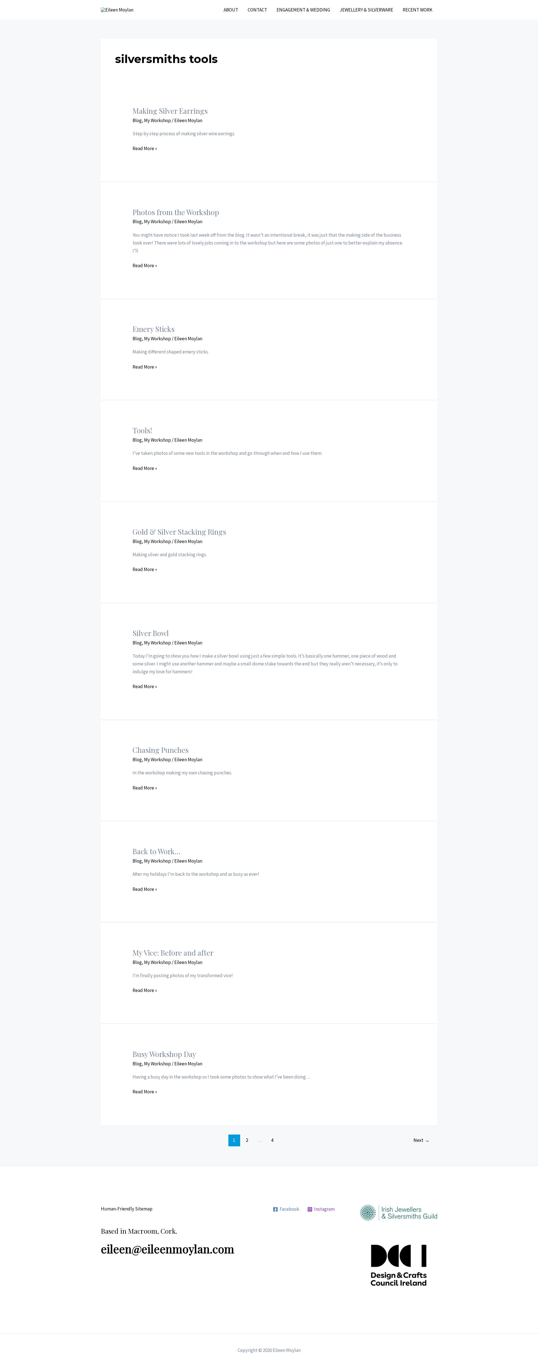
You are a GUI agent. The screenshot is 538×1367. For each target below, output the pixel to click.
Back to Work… (156, 851)
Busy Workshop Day (164, 1054)
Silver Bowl (151, 633)
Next (421, 1140)
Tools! (142, 430)
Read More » (145, 148)
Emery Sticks (154, 329)
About (231, 10)
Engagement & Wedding (303, 10)
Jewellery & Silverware (366, 10)
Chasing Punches (161, 750)
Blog (137, 120)
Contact (257, 10)
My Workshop (157, 120)
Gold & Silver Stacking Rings (179, 532)
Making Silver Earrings (170, 111)
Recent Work (417, 10)
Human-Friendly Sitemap (126, 1209)
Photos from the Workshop (176, 212)
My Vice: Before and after (173, 953)
